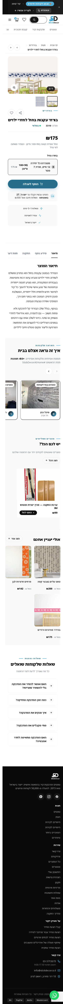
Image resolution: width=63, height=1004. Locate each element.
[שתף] (20, 113)
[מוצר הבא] (11, 47)
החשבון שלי (54, 872)
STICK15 (45, 10)
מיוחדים (56, 837)
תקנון (57, 882)
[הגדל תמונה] (14, 87)
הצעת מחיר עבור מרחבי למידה (44, 932)
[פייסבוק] (57, 796)
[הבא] (48, 371)
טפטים (53, 29)
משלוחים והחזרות (51, 908)
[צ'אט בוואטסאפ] (54, 995)
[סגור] (59, 7)
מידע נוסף (41, 253)
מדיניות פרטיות (52, 887)
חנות (43, 45)
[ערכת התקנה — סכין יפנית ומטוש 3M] (38, 484)
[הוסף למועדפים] (11, 113)
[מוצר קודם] (17, 47)
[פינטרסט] (40, 796)
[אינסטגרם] (49, 796)
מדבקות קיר (38, 29)
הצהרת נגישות (53, 877)
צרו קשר (56, 851)
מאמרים (56, 866)
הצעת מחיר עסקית (50, 947)
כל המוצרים (54, 861)
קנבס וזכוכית (20, 29)
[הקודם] (56, 371)
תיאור (54, 253)
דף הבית (54, 45)
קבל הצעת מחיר (52, 926)
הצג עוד (15, 538)
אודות (57, 903)
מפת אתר (55, 897)
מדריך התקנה (53, 913)
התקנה (26, 253)
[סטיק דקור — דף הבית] (54, 19)
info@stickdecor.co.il (45, 970)
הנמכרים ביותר (53, 832)
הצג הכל (53, 460)
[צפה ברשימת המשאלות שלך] (24, 19)
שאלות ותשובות (52, 892)
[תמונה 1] (52, 101)
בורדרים (33, 45)
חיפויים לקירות (52, 822)
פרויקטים (55, 856)
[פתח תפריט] (10, 20)
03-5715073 (49, 961)
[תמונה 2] (40, 101)
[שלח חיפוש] (34, 20)
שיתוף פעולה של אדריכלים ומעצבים (42, 942)
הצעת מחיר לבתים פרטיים (47, 937)
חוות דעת (10, 253)
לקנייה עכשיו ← (23, 10)
